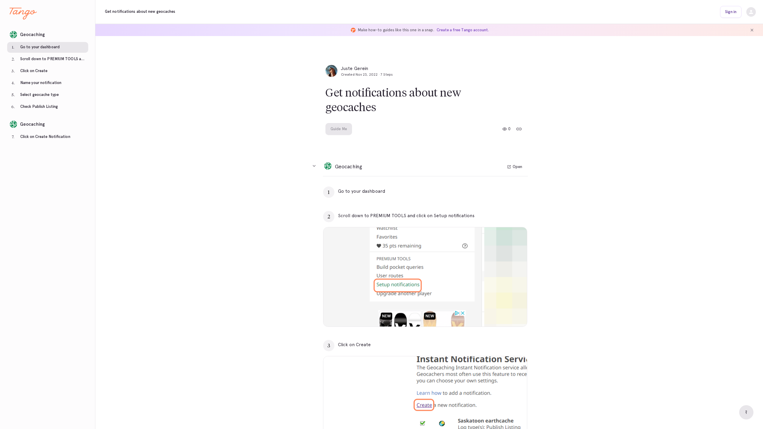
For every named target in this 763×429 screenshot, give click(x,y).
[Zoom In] (515, 315)
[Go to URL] (510, 191)
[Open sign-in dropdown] (751, 12)
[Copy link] (519, 129)
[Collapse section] (314, 166)
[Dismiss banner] (752, 30)
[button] (47, 33)
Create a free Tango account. (463, 30)
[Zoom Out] (502, 315)
